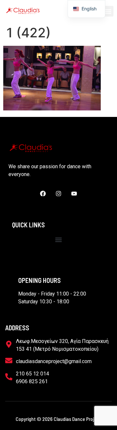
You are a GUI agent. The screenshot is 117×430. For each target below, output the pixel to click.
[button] (108, 11)
